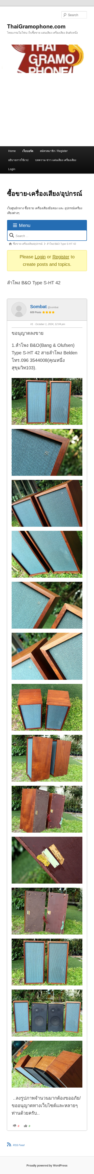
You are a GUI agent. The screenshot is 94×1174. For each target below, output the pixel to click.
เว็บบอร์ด (27, 151)
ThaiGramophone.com (36, 26)
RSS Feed (18, 1145)
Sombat (38, 306)
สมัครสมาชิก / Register (54, 151)
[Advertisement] (47, 109)
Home (12, 151)
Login (11, 169)
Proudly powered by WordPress (47, 1165)
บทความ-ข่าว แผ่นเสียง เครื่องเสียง (55, 160)
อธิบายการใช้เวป (18, 160)
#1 (31, 324)
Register (60, 256)
